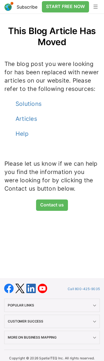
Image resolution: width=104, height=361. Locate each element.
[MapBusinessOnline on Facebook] (9, 288)
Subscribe (27, 7)
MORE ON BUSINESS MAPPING (32, 337)
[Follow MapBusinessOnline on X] (20, 288)
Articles (26, 118)
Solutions (29, 103)
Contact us (52, 205)
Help (22, 133)
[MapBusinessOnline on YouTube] (42, 288)
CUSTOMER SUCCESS (25, 321)
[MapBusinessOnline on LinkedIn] (31, 288)
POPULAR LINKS (21, 305)
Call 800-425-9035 (84, 289)
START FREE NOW (65, 6)
